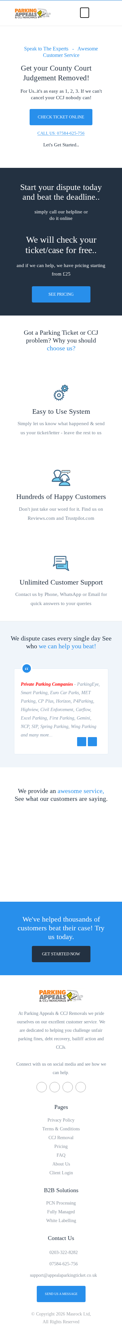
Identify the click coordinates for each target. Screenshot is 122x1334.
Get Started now (61, 953)
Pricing (61, 1146)
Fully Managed (61, 1211)
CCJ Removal (61, 1137)
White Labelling (61, 1220)
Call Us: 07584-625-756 (61, 133)
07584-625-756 (63, 1263)
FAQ (61, 1155)
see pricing (61, 294)
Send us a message (61, 1294)
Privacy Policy (61, 1120)
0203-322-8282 (63, 1252)
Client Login (61, 1172)
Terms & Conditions (61, 1128)
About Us (61, 1164)
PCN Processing (61, 1203)
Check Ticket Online (61, 117)
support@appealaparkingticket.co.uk (63, 1275)
